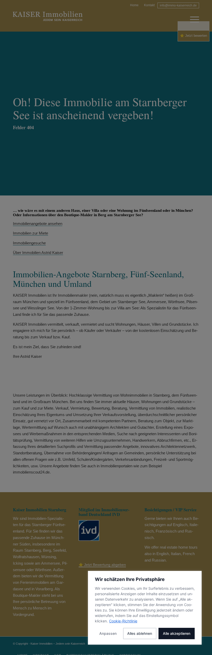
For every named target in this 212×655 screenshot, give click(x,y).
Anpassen (108, 633)
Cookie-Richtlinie (123, 621)
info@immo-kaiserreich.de (178, 5)
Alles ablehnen (139, 633)
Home (134, 5)
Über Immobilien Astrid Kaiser (38, 252)
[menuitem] (134, 4)
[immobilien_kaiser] (47, 19)
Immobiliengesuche (29, 243)
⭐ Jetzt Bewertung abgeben (102, 565)
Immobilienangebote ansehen (37, 223)
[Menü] (192, 19)
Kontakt (149, 5)
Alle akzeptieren (176, 633)
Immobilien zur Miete (30, 233)
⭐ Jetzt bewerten (193, 36)
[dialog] (145, 608)
